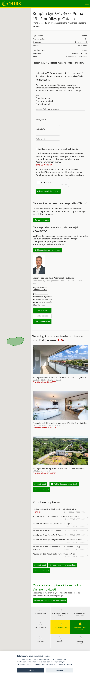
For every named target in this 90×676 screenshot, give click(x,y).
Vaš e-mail (40, 139)
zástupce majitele (45, 101)
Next (83, 359)
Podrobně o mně (41, 294)
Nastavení (59, 670)
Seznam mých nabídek (43, 299)
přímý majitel (43, 104)
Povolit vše (30, 670)
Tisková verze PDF (42, 321)
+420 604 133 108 (40, 290)
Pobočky (60, 641)
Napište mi (42, 310)
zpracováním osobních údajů (63, 149)
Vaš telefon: (41, 129)
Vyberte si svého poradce (80, 628)
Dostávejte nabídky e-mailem (60, 615)
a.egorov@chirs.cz (40, 287)
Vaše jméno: (41, 119)
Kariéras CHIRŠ (80, 642)
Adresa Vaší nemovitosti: (47, 109)
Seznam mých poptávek (44, 302)
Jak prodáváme (40, 627)
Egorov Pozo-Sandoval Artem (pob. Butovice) (53, 278)
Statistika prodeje (39, 305)
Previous (37, 359)
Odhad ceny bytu (41, 220)
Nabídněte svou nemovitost (48, 250)
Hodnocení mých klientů (44, 296)
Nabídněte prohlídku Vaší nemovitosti (50, 601)
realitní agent (43, 98)
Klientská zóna (40, 614)
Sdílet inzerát (42, 316)
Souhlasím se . (57, 149)
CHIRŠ (11, 3)
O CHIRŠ (40, 641)
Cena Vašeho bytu (60, 627)
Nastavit (69, 664)
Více (34, 283)
